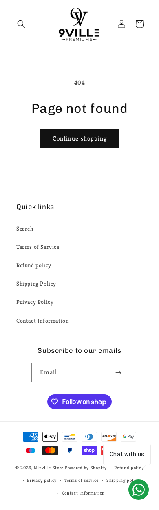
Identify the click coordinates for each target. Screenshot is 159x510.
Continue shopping (80, 138)
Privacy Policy (34, 302)
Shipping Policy (36, 283)
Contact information (83, 493)
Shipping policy (123, 480)
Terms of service (81, 480)
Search (24, 228)
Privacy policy (42, 480)
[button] (21, 24)
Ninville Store (49, 467)
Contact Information (42, 320)
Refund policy (33, 265)
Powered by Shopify (86, 467)
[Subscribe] (119, 372)
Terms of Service (38, 247)
